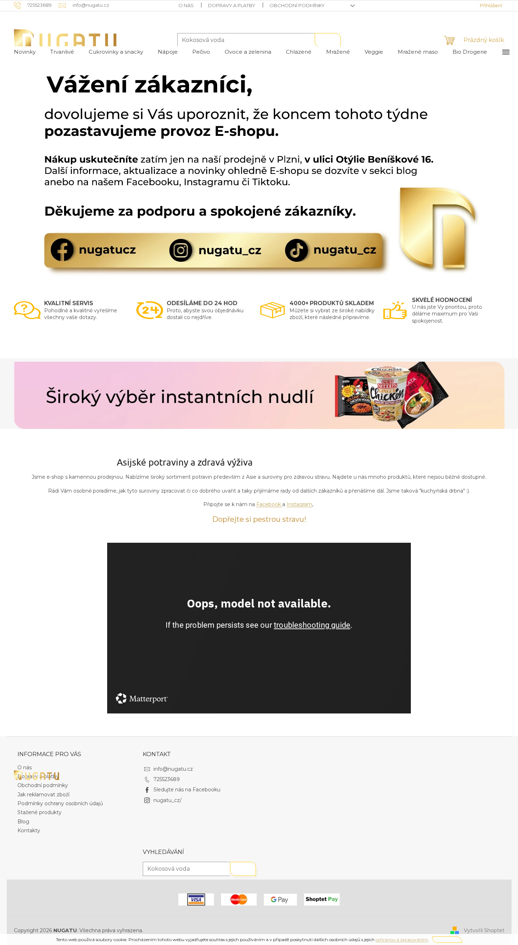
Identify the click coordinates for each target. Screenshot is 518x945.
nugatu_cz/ (167, 800)
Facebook (268, 504)
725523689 (166, 779)
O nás (186, 5)
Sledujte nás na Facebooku (186, 789)
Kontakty (28, 830)
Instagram (299, 504)
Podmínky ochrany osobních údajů (60, 803)
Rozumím (447, 939)
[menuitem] (25, 52)
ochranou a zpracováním (402, 939)
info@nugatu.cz (173, 769)
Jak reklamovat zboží (43, 794)
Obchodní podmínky (297, 5)
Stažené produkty (39, 812)
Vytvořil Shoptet (484, 930)
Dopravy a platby (231, 5)
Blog (23, 821)
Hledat (328, 40)
